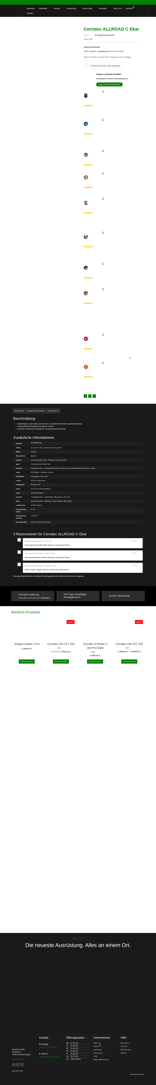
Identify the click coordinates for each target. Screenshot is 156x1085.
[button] (85, 396)
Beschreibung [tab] (19, 411)
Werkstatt (43, 8)
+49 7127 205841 (48, 1047)
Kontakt (30, 13)
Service (57, 8)
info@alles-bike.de (49, 1056)
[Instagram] (18, 1064)
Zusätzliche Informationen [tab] (35, 411)
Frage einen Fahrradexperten (109, 84)
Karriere (130, 7)
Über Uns (118, 8)
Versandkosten (102, 51)
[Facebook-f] (13, 1064)
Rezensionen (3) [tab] (53, 411)
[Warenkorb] (144, 11)
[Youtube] (22, 1064)
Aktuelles (103, 8)
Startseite (31, 8)
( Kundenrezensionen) (104, 35)
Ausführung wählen (26, 661)
